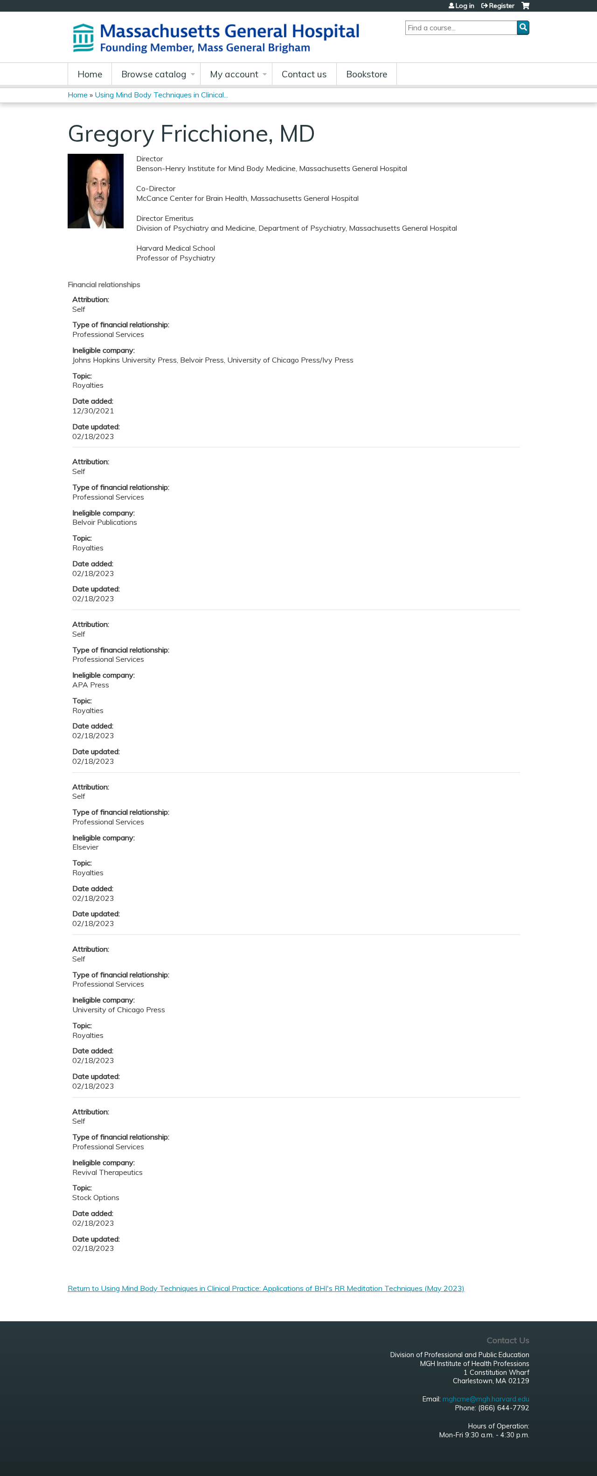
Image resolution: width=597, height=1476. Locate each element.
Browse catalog (154, 74)
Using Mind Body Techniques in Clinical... (161, 94)
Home (89, 74)
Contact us (304, 74)
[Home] (219, 37)
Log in (465, 5)
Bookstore (366, 74)
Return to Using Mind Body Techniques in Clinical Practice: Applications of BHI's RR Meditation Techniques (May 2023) (266, 1288)
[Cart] (525, 9)
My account (234, 74)
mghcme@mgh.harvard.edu (486, 1399)
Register (501, 5)
